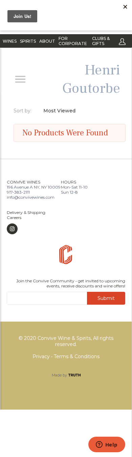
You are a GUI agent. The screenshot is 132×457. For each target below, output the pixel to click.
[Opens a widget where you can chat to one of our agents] (106, 445)
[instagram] (26, 228)
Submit (106, 298)
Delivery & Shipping (26, 212)
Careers (14, 217)
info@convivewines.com (30, 197)
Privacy (41, 356)
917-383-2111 (18, 192)
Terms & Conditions (77, 356)
